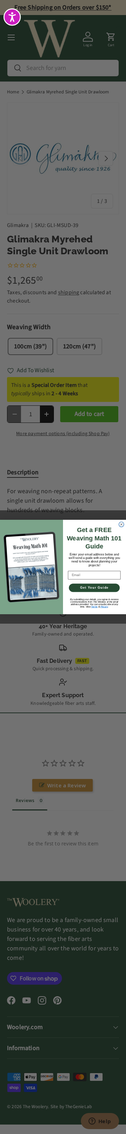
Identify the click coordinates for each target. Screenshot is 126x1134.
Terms (94, 606)
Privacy (104, 606)
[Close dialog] (121, 524)
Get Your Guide (94, 587)
